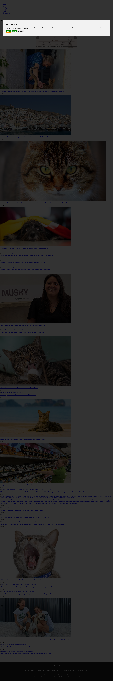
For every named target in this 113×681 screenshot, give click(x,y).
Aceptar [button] (8, 31)
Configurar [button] (20, 31)
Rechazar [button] (14, 31)
